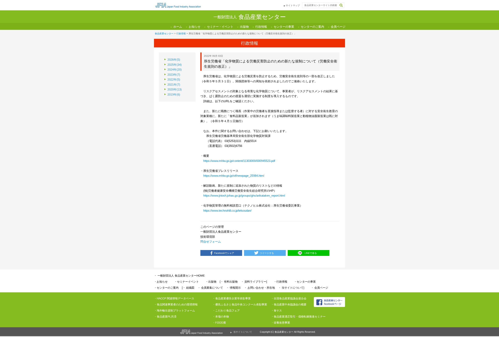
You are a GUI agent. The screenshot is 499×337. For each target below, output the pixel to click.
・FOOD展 (219, 322)
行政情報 (261, 26)
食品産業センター (164, 33)
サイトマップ (293, 5)
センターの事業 (284, 26)
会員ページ (338, 26)
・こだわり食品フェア (226, 310)
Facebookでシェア (224, 253)
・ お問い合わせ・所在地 (259, 287)
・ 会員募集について (210, 287)
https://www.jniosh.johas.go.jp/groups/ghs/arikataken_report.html (244, 195)
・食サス (276, 310)
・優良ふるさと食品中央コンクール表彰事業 (239, 304)
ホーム (177, 26)
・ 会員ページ (319, 287)
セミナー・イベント (220, 26)
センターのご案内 (312, 26)
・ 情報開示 (233, 287)
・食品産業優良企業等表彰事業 (231, 298)
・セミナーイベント (186, 281)
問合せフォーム (210, 241)
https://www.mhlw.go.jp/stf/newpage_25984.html (233, 175)
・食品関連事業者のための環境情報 (176, 304)
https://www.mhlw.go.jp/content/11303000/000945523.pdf (239, 160)
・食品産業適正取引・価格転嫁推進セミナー (298, 316)
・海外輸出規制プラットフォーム (174, 310)
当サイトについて (242, 332)
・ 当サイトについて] (291, 287)
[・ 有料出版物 (229, 281)
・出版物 (210, 281)
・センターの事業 (305, 281)
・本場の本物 (220, 316)
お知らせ (194, 26)
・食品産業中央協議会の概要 (288, 304)
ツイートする (267, 253)
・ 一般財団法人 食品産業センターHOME (179, 275)
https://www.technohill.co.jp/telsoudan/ (227, 210)
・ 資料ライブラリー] (254, 281)
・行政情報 (280, 281)
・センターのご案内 (166, 287)
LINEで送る (310, 253)
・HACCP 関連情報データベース (174, 298)
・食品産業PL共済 (165, 316)
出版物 (244, 26)
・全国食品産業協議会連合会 (288, 298)
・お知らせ (161, 281)
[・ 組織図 (188, 287)
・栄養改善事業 (280, 322)
